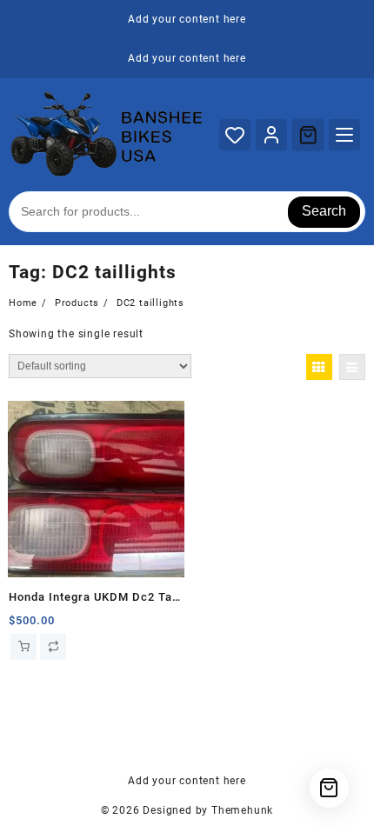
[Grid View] (319, 367)
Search (324, 210)
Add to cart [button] (23, 647)
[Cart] (307, 134)
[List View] (352, 367)
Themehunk (242, 810)
